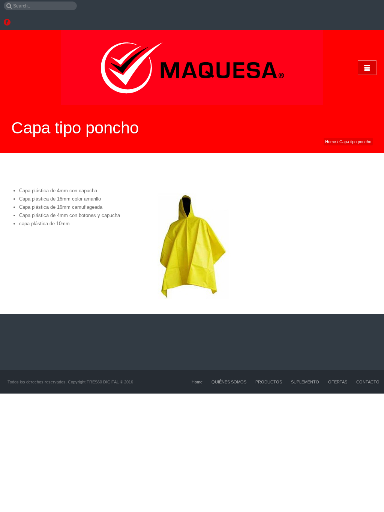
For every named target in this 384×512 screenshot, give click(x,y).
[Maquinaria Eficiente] (192, 67)
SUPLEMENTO (305, 382)
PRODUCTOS (268, 382)
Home (330, 141)
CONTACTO (368, 382)
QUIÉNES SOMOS (229, 382)
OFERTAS (337, 382)
